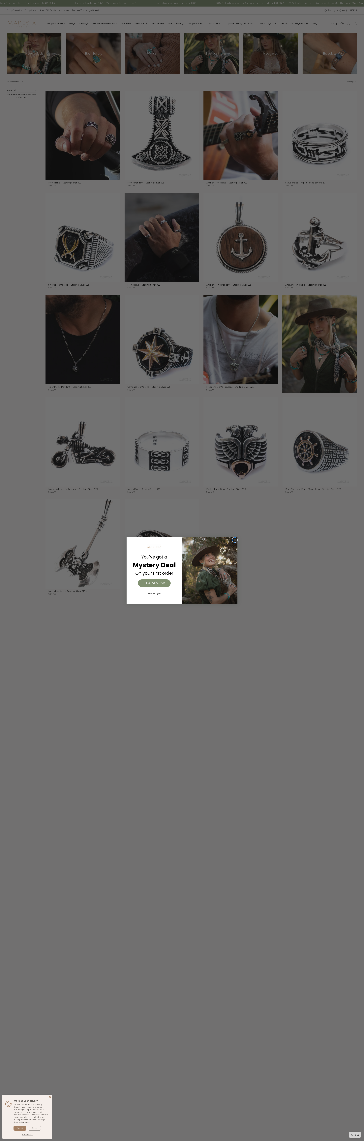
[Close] (49, 1096)
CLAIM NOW (154, 583)
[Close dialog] (234, 539)
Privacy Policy (25, 1122)
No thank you (154, 593)
